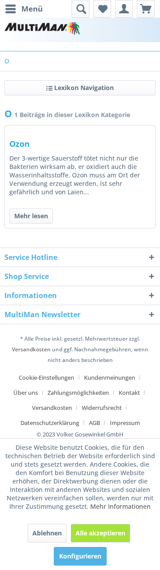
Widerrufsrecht (102, 408)
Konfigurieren (80, 556)
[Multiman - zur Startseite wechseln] (42, 30)
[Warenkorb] (146, 9)
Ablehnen (47, 533)
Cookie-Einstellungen (46, 377)
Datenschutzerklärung (49, 423)
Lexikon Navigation (83, 87)
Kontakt (129, 393)
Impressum (125, 423)
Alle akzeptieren (100, 533)
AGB (94, 423)
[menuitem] (23, 9)
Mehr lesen (31, 216)
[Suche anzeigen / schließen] (80, 9)
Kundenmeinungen (109, 377)
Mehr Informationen (120, 506)
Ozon (19, 143)
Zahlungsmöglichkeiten (78, 393)
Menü (32, 9)
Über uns (25, 393)
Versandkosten (31, 349)
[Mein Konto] (124, 9)
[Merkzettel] (102, 9)
